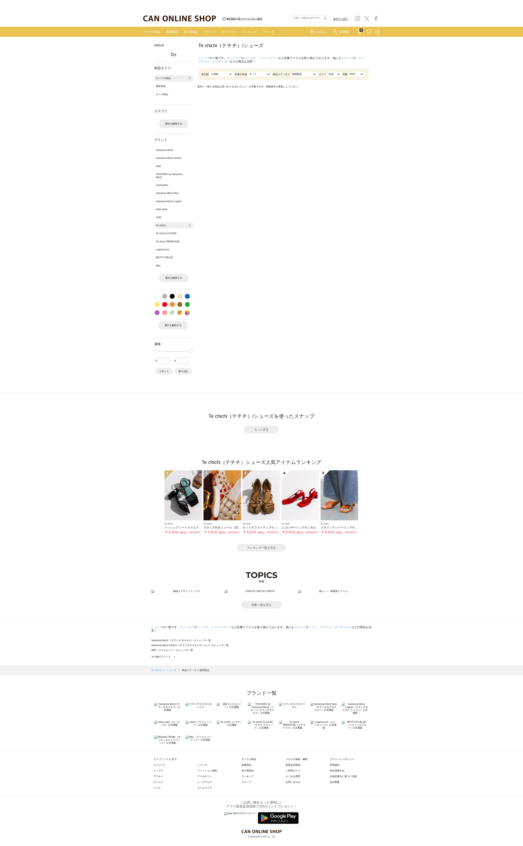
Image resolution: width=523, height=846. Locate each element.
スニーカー (234, 58)
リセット (164, 371)
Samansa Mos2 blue (167, 193)
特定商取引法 (337, 770)
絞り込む (183, 371)
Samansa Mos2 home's (169, 158)
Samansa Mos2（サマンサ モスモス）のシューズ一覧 (181, 640)
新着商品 (172, 31)
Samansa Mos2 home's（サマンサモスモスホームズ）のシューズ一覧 (190, 645)
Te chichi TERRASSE (168, 241)
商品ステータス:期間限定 (195, 670)
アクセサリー (204, 776)
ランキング (249, 31)
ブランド (210, 31)
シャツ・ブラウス (319, 627)
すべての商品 (151, 31)
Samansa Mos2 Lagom (169, 201)
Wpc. (158, 265)
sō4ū (158, 217)
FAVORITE (369, 32)
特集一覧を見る (261, 604)
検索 (325, 19)
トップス (158, 770)
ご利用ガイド (293, 770)
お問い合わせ (293, 782)
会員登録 (344, 31)
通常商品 (161, 86)
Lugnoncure (162, 249)
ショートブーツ (268, 58)
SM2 (158, 166)
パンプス (249, 58)
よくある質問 (293, 776)
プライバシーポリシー (342, 759)
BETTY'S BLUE (164, 257)
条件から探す (340, 19)
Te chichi (161, 225)
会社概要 (335, 782)
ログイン (321, 31)
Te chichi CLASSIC (166, 233)
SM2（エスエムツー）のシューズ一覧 (172, 650)
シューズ (204, 58)
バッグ (157, 787)
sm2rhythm (162, 185)
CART (359, 30)
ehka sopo (162, 209)
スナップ (268, 31)
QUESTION (377, 32)
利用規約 (335, 765)
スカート (347, 58)
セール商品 (162, 94)
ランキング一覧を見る (261, 547)
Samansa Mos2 (164, 150)
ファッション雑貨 (207, 770)
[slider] (156, 351)
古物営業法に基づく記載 (343, 776)
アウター (158, 776)
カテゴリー (229, 31)
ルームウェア (204, 787)
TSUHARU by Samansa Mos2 (169, 175)
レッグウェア (204, 782)
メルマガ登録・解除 (297, 759)
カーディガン (221, 61)
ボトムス (158, 782)
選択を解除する (173, 123)
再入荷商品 (191, 31)
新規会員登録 (293, 765)
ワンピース (159, 765)
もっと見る (261, 429)
